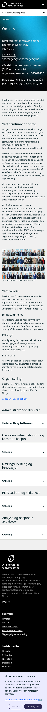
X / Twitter (7, 655)
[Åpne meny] (43, 4)
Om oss (6, 601)
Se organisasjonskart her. (14, 398)
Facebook (7, 658)
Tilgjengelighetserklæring (14, 634)
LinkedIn (6, 651)
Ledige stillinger (10, 626)
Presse (5, 622)
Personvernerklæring (12, 630)
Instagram (7, 662)
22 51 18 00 (9, 55)
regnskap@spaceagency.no (25, 83)
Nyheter (6, 618)
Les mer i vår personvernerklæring (22, 699)
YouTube (6, 666)
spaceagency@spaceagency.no (20, 59)
